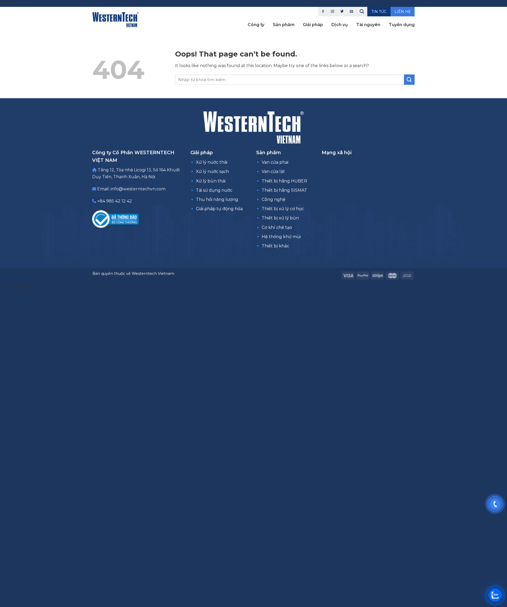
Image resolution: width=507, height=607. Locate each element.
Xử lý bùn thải (211, 180)
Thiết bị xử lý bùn (280, 217)
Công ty (256, 24)
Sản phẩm (283, 24)
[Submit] (409, 79)
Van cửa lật (273, 171)
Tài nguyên (368, 24)
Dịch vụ (339, 24)
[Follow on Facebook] (323, 11)
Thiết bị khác (275, 245)
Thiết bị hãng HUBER (284, 180)
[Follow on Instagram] (332, 11)
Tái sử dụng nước (214, 190)
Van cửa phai (275, 162)
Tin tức (379, 11)
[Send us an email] (351, 11)
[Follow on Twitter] (342, 11)
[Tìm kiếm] (361, 11)
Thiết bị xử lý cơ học (283, 208)
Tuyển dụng (402, 24)
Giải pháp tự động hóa (219, 208)
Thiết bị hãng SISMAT (284, 190)
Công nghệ (273, 199)
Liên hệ (403, 11)
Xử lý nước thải (211, 162)
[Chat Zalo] (495, 595)
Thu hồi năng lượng (217, 199)
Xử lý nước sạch (212, 171)
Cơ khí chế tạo (277, 227)
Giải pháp (313, 24)
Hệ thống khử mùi (281, 236)
